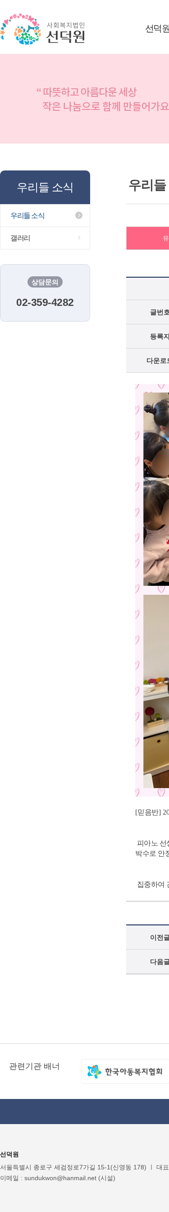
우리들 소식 (27, 215)
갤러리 (20, 238)
